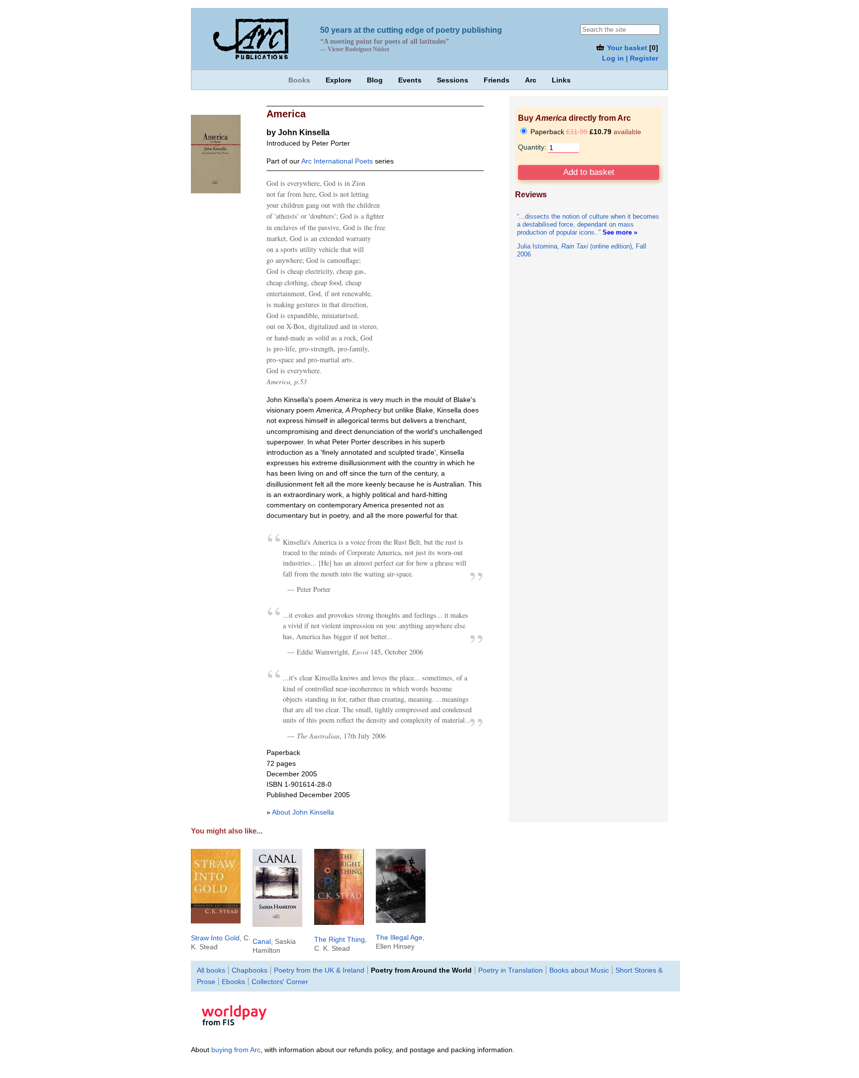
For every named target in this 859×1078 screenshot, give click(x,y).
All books (211, 970)
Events (410, 80)
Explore (338, 80)
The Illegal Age (399, 937)
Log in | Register (630, 58)
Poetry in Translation (510, 970)
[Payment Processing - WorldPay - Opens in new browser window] (234, 1032)
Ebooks (233, 982)
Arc (530, 80)
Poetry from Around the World (421, 970)
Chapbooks (249, 970)
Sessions (452, 80)
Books (299, 80)
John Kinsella (304, 132)
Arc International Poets (337, 161)
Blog (375, 80)
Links (561, 80)
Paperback (584, 132)
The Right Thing (339, 939)
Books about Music (579, 970)
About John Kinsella (303, 812)
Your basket (626, 48)
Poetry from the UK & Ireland (319, 970)
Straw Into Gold (215, 938)
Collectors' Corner (280, 982)
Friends (497, 80)
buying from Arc (235, 1050)
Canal (262, 941)
